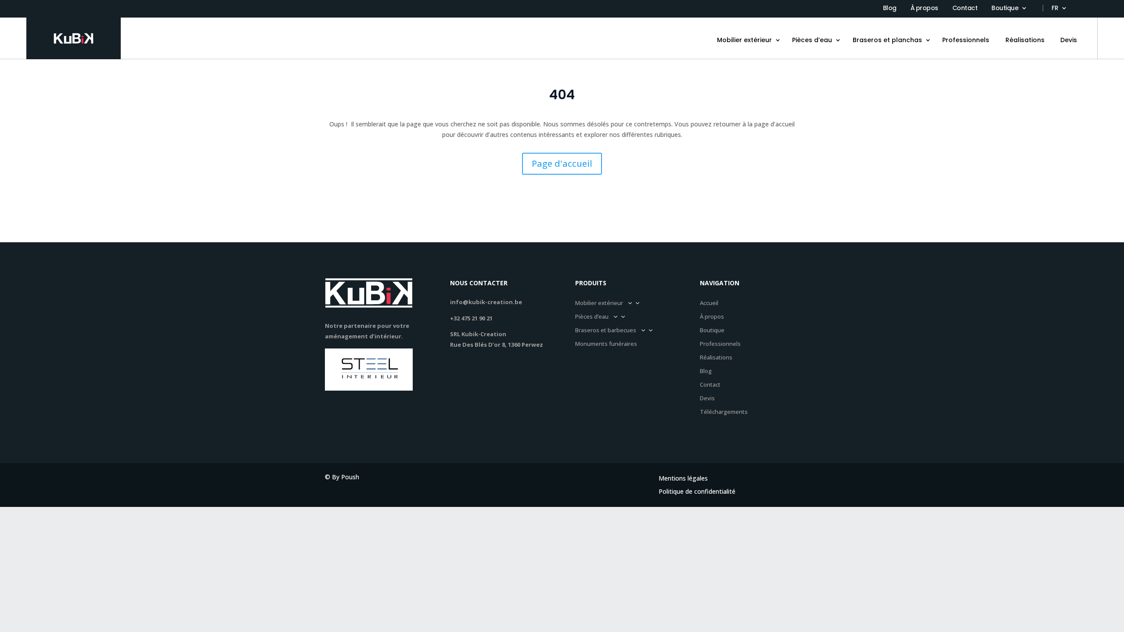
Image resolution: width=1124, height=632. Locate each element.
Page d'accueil (562, 163)
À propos (924, 8)
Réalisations (1025, 40)
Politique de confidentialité (697, 492)
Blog (890, 8)
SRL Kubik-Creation (478, 334)
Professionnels (965, 40)
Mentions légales (683, 478)
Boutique (1004, 8)
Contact (965, 8)
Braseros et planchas (887, 40)
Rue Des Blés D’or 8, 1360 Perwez (496, 344)
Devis (1068, 40)
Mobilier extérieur (744, 40)
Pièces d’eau (812, 40)
